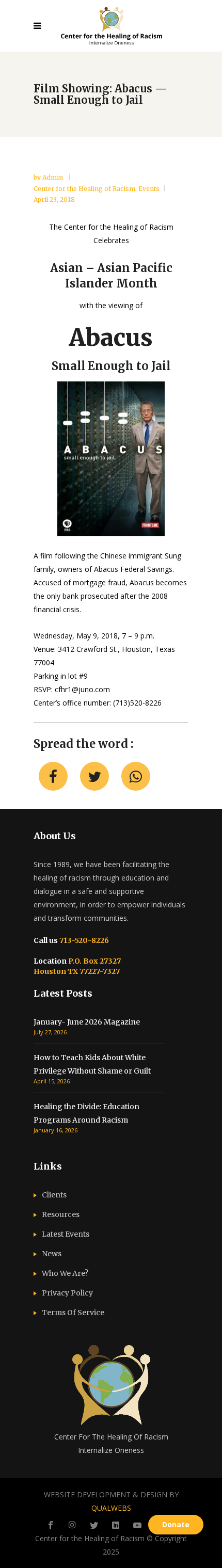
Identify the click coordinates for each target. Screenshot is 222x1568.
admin (53, 177)
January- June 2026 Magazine (87, 1022)
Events (149, 189)
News (51, 1253)
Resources (61, 1214)
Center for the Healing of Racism (84, 189)
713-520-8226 (83, 940)
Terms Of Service (73, 1312)
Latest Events (65, 1234)
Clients (54, 1194)
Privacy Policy (67, 1293)
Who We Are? (65, 1273)
